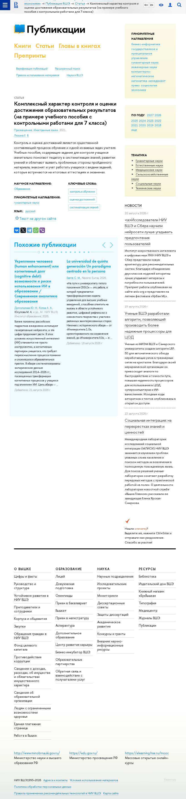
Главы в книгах (80, 46)
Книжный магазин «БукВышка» (151, 593)
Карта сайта (110, 793)
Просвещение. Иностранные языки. (36, 130)
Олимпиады (64, 595)
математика (139, 81)
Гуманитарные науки (149, 161)
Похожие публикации (45, 245)
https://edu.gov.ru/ (83, 753)
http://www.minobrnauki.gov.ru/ (37, 753)
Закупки (20, 626)
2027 (150, 115)
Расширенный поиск (67, 68)
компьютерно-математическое (142, 73)
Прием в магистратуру (72, 618)
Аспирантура (65, 625)
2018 (158, 125)
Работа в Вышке (25, 735)
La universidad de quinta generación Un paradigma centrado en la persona (89, 266)
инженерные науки (144, 67)
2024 (142, 121)
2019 (150, 125)
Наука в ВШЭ (75, 75)
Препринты (30, 55)
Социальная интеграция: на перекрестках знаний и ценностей (148, 426)
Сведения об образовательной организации (27, 696)
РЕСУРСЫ (147, 569)
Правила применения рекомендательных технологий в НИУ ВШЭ (57, 793)
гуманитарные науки (145, 62)
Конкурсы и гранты (111, 634)
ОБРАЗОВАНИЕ (69, 569)
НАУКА (103, 569)
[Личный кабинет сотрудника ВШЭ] (170, 5)
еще (134, 130)
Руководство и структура (25, 586)
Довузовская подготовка (65, 586)
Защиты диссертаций (112, 614)
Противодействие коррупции (28, 659)
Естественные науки (149, 165)
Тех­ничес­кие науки (148, 188)
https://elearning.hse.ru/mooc (147, 753)
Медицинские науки (149, 170)
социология (149, 85)
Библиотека (147, 576)
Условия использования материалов (94, 780)
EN (151, 5)
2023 (150, 121)
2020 (142, 125)
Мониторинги (107, 595)
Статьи (45, 46)
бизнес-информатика (145, 44)
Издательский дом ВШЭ (156, 584)
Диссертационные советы (111, 605)
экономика (138, 90)
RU (146, 5)
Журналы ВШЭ (149, 618)
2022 (158, 121)
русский (30, 211)
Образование (22, 189)
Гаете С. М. (74, 278)
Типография (147, 603)
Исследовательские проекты (112, 586)
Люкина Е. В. (21, 135)
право (135, 85)
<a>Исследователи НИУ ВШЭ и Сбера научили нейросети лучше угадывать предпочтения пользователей (149, 231)
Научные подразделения (115, 576)
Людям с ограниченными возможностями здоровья (32, 712)
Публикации (56, 29)
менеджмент (157, 81)
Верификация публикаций (32, 68)
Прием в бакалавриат (71, 603)
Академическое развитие (108, 624)
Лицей (60, 576)
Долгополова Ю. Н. (26, 308)
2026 (158, 115)
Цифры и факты (25, 576)
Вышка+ (61, 610)
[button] (39, 252)
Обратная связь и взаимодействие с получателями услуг (70, 675)
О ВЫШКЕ (22, 569)
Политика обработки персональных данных (42, 787)
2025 (134, 121)
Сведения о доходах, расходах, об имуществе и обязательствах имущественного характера (32, 676)
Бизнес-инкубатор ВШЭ (73, 652)
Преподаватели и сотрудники (27, 609)
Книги (22, 46)
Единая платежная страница (27, 726)
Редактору (170, 779)
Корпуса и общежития (30, 618)
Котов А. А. (45, 308)
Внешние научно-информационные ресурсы (110, 645)
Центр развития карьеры (74, 644)
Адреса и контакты (55, 780)
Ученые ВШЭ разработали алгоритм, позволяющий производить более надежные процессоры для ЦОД (148, 325)
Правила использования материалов (37, 75)
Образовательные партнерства (69, 661)
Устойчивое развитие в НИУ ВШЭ (31, 597)
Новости (133, 205)
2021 (134, 125)
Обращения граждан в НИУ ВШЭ (30, 636)
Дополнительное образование (68, 635)
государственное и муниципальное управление (144, 53)
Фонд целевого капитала (25, 647)
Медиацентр (148, 610)
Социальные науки (148, 183)
